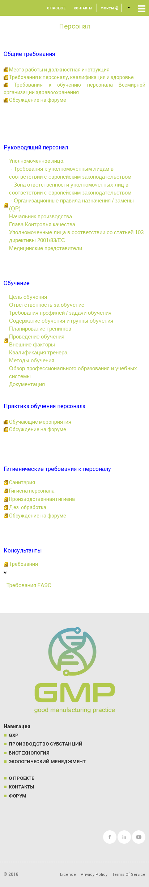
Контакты (83, 8)
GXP (13, 735)
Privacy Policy (94, 874)
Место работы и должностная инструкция (59, 70)
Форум (108, 8)
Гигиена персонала (32, 491)
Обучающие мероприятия (40, 422)
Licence (68, 874)
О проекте (56, 8)
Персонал (74, 26)
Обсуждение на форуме (37, 100)
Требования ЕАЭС (27, 585)
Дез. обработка (27, 507)
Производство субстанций (45, 744)
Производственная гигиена (42, 499)
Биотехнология (29, 753)
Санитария (22, 482)
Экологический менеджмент (47, 761)
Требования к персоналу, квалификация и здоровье (71, 77)
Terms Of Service (128, 874)
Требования (23, 564)
